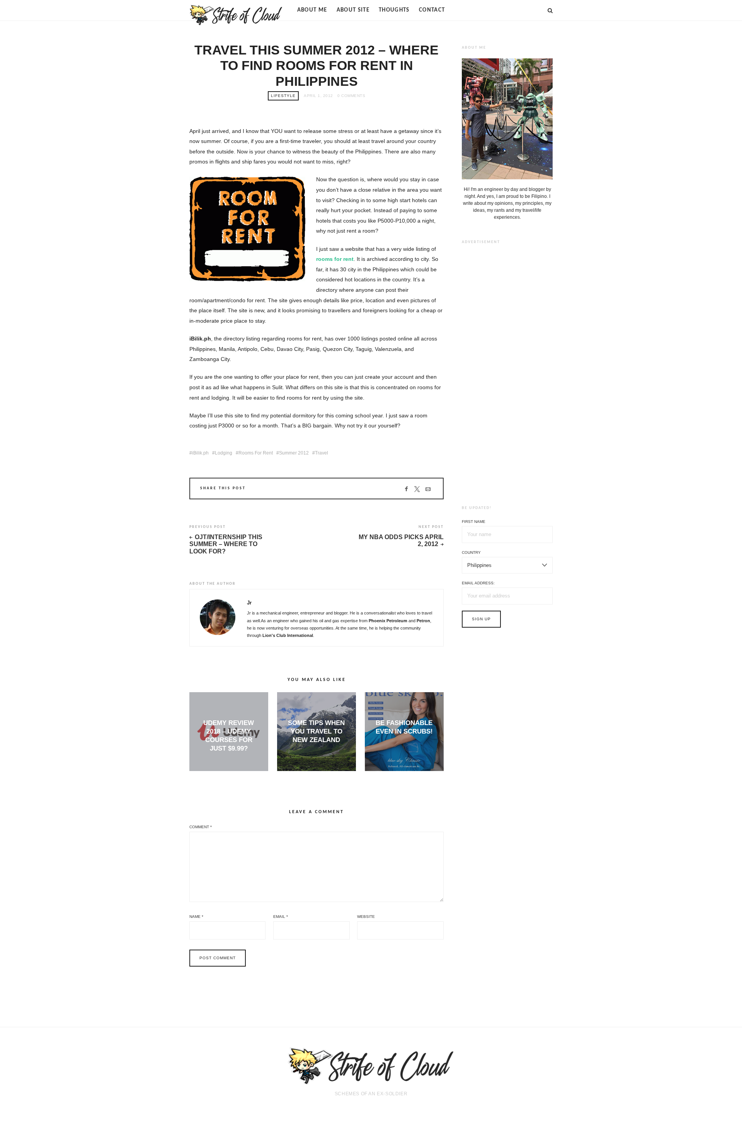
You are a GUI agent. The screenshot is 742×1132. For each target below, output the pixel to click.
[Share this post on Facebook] (406, 489)
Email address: (478, 583)
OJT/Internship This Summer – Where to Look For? (225, 544)
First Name (473, 521)
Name (196, 916)
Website (366, 916)
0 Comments (351, 96)
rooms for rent (335, 259)
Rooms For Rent (255, 453)
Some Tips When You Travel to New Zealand (316, 731)
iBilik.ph (200, 453)
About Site (353, 10)
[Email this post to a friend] (428, 489)
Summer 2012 (294, 453)
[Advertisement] (507, 369)
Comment (200, 827)
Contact (432, 10)
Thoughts (394, 10)
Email (280, 916)
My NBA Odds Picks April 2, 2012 (401, 541)
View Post (229, 761)
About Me (312, 10)
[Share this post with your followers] (417, 489)
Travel (321, 453)
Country (471, 552)
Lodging (223, 453)
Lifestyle (283, 96)
